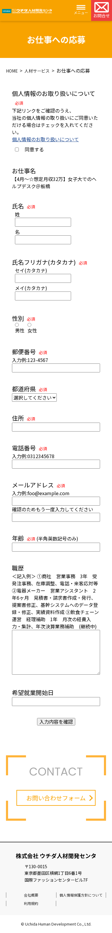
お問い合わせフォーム (56, 798)
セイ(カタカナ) (31, 270)
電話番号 (29, 448)
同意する (34, 149)
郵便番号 (29, 351)
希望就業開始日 (33, 692)
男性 (19, 330)
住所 (23, 418)
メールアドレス (38, 485)
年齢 (23, 538)
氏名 (23, 206)
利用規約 (31, 903)
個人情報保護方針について (80, 894)
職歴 (18, 568)
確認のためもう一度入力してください (52, 509)
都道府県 (29, 388)
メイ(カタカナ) (31, 287)
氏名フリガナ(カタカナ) (49, 262)
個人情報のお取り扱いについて (45, 139)
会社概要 (31, 894)
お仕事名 (24, 170)
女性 (32, 330)
